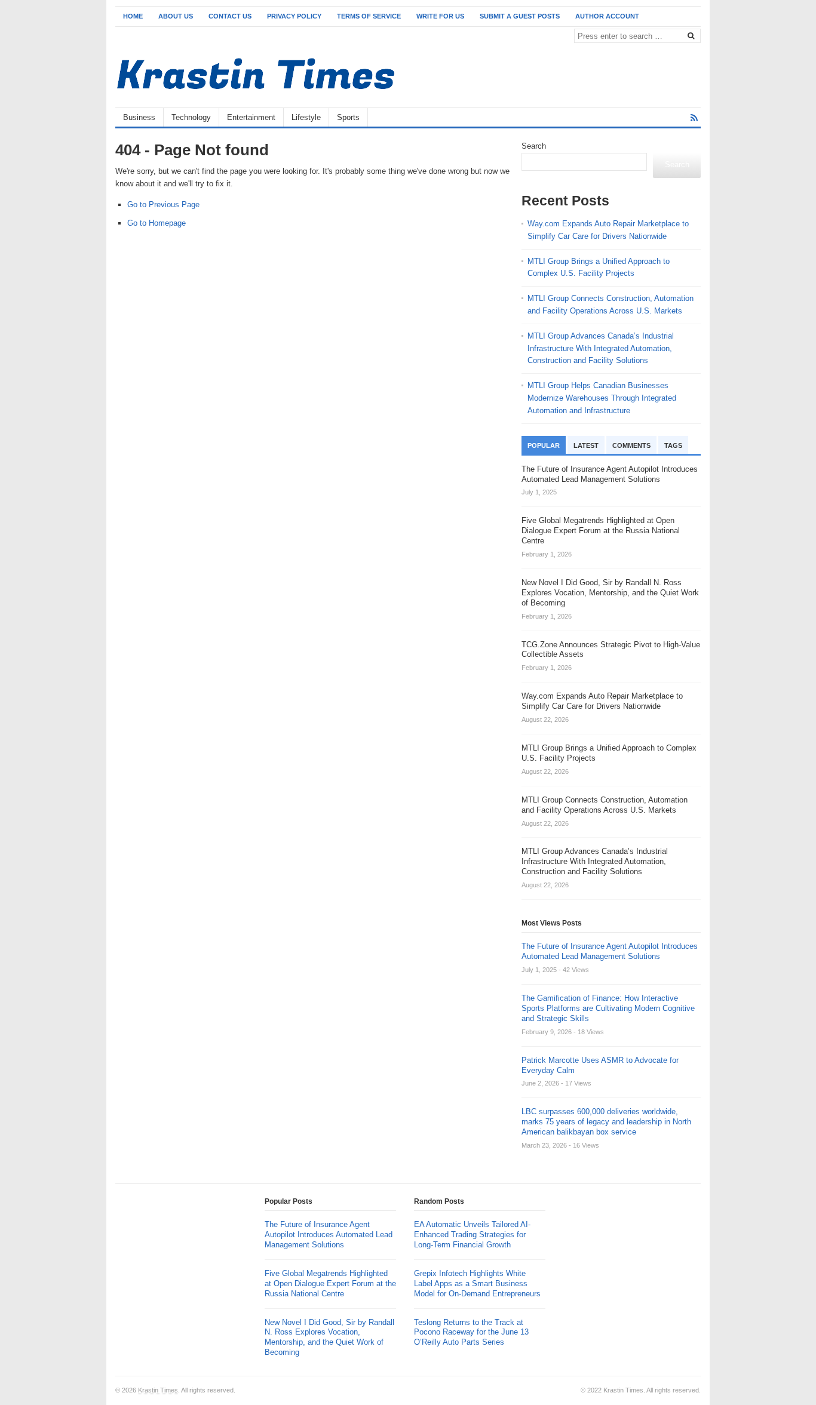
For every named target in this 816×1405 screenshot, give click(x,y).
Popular (543, 445)
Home (133, 16)
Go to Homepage (156, 223)
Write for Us (440, 16)
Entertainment (251, 117)
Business (139, 117)
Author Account (607, 16)
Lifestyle (306, 117)
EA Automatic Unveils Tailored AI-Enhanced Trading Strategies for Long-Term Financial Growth (472, 1234)
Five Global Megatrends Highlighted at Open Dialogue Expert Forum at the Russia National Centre (330, 1283)
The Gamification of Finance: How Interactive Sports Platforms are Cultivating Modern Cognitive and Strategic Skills (608, 1008)
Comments (631, 445)
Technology (191, 117)
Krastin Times (158, 1390)
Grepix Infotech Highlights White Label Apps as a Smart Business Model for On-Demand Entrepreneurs (477, 1283)
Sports (348, 117)
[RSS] (694, 117)
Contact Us (229, 16)
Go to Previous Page (163, 204)
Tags (673, 445)
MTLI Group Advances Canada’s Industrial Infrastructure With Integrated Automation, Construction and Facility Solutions (600, 348)
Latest (586, 445)
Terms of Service (369, 16)
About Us (175, 16)
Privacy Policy (294, 16)
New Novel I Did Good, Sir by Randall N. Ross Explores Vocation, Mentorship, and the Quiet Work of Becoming (329, 1337)
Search (533, 146)
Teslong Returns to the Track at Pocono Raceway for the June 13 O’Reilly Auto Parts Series (471, 1332)
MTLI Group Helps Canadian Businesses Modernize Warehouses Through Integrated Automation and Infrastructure (601, 398)
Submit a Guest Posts (520, 16)
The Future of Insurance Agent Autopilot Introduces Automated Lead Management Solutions (609, 951)
